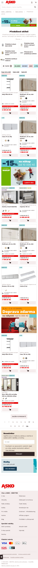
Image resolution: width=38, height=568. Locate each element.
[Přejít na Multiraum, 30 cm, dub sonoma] (28, 126)
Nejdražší (24, 72)
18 (33, 422)
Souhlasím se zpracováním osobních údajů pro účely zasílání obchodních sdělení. (19, 447)
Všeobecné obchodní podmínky (9, 554)
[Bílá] (24, 98)
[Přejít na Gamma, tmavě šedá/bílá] (10, 197)
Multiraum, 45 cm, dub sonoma (26, 244)
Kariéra (3, 515)
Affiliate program (24, 515)
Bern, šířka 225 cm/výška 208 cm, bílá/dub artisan (9, 394)
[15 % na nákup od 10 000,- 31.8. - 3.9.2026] (19, 26)
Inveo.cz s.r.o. (4, 563)
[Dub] (21, 98)
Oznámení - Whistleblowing (27, 511)
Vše (27, 426)
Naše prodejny (5, 503)
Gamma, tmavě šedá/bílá (9, 205)
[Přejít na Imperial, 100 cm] (28, 197)
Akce (30, 66)
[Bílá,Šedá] (3, 211)
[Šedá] (26, 98)
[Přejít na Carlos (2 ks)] (28, 276)
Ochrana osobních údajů (24, 554)
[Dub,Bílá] (8, 211)
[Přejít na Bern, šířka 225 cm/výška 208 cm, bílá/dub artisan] (10, 384)
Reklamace (22, 496)
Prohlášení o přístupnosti (26, 519)
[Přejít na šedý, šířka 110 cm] (10, 344)
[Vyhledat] (36, 7)
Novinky (24, 66)
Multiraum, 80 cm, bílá (9, 243)
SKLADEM (17, 66)
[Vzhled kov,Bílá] (6, 398)
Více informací (10, 450)
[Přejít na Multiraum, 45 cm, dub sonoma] (28, 234)
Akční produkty (5, 526)
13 (13, 422)
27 (23, 426)
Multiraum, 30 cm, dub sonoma (26, 136)
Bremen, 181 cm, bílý (8, 285)
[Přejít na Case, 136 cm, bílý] (28, 344)
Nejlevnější (16, 72)
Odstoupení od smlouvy (26, 500)
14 (17, 422)
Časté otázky (23, 503)
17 (29, 422)
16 (25, 422)
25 (19, 426)
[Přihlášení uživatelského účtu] (32, 2)
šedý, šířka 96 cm (11, 93)
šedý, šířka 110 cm (11, 353)
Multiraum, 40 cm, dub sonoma (26, 94)
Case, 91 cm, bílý (7, 135)
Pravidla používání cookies (17, 557)
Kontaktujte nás (23, 507)
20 (15, 426)
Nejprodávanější (6, 72)
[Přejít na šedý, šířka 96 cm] (10, 84)
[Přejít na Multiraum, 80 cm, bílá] (10, 234)
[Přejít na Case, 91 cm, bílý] (10, 126)
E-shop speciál (5, 530)
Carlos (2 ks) (28, 285)
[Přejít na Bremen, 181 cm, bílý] (10, 276)
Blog (2, 519)
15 (21, 422)
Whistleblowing (5, 557)
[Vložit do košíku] (10, 113)
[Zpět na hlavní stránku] (10, 2)
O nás (3, 496)
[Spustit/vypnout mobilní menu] (2, 2)
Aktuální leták (23, 526)
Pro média (4, 511)
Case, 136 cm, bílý (25, 353)
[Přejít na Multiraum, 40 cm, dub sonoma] (28, 84)
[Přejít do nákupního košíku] (36, 2)
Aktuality (4, 500)
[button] (1, 557)
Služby (3, 507)
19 (11, 426)
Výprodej (21, 530)
